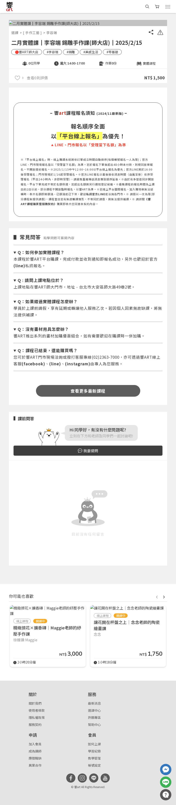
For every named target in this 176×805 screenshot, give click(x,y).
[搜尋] (147, 6)
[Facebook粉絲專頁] (70, 778)
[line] (93, 778)
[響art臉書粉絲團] (165, 769)
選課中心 (94, 710)
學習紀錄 (94, 751)
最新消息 (94, 703)
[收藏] (17, 77)
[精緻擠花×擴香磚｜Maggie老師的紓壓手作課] (48, 610)
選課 (14, 32)
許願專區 (94, 717)
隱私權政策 (37, 717)
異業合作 (35, 765)
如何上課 (94, 744)
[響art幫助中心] (165, 794)
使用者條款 (37, 710)
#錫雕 (71, 52)
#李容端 (52, 52)
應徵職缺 (35, 758)
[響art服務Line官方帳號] (165, 782)
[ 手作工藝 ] (32, 32)
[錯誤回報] (160, 32)
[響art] (10, 6)
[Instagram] (82, 778)
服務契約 (35, 724)
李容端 (51, 32)
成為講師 (35, 751)
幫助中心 (94, 724)
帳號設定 (94, 765)
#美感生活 (90, 52)
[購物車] (157, 6)
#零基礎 (112, 52)
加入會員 (35, 744)
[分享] (151, 32)
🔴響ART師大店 (26, 52)
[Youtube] (105, 778)
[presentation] (156, 596)
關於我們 (35, 703)
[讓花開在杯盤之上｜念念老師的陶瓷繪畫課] (127, 608)
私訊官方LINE (95, 194)
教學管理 (94, 758)
